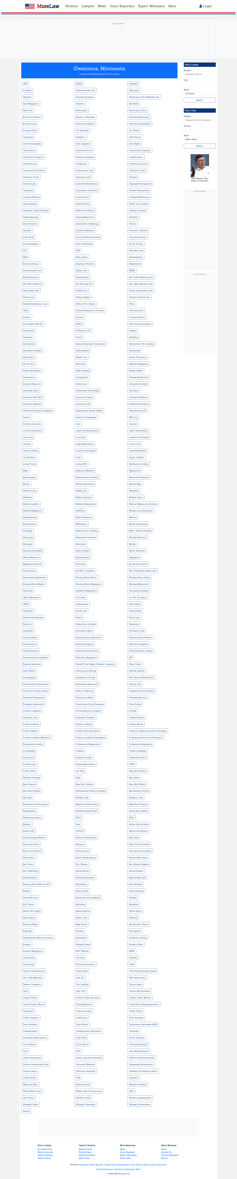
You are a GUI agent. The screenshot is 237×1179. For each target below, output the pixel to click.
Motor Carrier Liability (87, 530)
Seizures (80, 844)
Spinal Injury (135, 911)
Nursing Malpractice (139, 584)
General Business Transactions (91, 344)
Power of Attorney (84, 691)
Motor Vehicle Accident (140, 530)
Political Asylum (137, 670)
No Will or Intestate (85, 570)
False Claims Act (31, 290)
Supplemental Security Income (38, 937)
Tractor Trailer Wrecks (140, 997)
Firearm (80, 317)
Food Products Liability (140, 324)
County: (187, 126)
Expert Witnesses (128, 1155)
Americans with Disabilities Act (144, 97)
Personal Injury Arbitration (89, 637)
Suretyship (81, 937)
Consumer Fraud (31, 177)
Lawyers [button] (87, 6)
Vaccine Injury (30, 1071)
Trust (25, 1051)
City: (186, 80)
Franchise (27, 337)
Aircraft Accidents (85, 97)
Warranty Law (82, 1084)
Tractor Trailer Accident (87, 997)
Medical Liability (31, 504)
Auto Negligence (31, 103)
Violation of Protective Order (143, 1071)
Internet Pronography (86, 417)
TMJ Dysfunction (137, 977)
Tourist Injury (135, 984)
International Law (137, 410)
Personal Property (84, 644)
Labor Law (28, 437)
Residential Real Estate (87, 811)
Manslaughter (29, 477)
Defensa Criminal (137, 210)
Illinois (114, 1164)
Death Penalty (82, 203)
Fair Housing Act (84, 284)
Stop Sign (27, 931)
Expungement (82, 277)
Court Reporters (127, 1152)
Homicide (80, 364)
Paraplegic (28, 610)
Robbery (27, 824)
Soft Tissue (28, 904)
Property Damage (137, 751)
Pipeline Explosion (32, 664)
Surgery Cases (83, 944)
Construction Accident (33, 170)
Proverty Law (29, 764)
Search (199, 100)
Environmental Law (32, 270)
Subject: (187, 70)
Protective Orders (137, 757)
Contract (133, 177)
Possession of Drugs (85, 677)
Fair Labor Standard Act (140, 284)
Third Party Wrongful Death (142, 971)
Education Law (136, 250)
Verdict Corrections (104, 1169)
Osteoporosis (82, 604)
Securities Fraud (31, 844)
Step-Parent (81, 924)
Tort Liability (82, 984)
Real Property (29, 784)
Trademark (28, 1011)
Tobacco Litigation (32, 984)
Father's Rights (83, 297)
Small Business (136, 891)
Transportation (30, 1031)
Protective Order (84, 757)
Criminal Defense (31, 197)
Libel (78, 457)
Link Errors (118, 1169)
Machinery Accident (138, 464)
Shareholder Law (137, 877)
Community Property (33, 157)
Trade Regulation (84, 1004)
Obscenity (28, 590)
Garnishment (29, 344)
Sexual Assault (136, 871)
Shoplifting (81, 884)
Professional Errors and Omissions (145, 737)
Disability (133, 217)
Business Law (29, 123)
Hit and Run (28, 364)
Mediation (134, 490)
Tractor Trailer (30, 997)
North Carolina (150, 1164)
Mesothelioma (29, 517)
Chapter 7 (80, 137)
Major (25, 470)
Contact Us (166, 1152)
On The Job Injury (137, 597)
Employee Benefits (85, 264)
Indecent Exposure (32, 384)
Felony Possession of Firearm (90, 310)
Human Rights (136, 370)
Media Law (81, 490)
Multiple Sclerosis (137, 537)
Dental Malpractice (85, 217)
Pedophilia (28, 630)
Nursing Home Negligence (88, 584)
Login (207, 6)
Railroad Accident (137, 771)
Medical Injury (136, 497)
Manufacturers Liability (87, 477)
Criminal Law (82, 197)
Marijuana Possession (139, 477)
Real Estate (134, 777)
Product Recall (136, 724)
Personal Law (29, 644)
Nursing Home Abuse (86, 577)
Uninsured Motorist (85, 1064)
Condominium (29, 163)
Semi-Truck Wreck (32, 851)
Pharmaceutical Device (87, 650)
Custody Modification (139, 197)
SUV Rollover (82, 951)
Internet (26, 417)
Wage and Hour (30, 1084)
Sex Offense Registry (139, 864)
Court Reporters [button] (122, 6)
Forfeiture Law (83, 330)
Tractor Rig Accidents (139, 991)
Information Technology (87, 390)
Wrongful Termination (139, 1104)
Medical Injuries (83, 497)
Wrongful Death (30, 1104)
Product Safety (30, 731)
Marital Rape (135, 484)
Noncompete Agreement (34, 577)
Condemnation (136, 157)
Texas (91, 1164)
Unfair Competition (32, 1057)
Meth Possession (84, 517)
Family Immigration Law (141, 290)
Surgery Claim (136, 944)
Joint (78, 424)
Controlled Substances (87, 183)
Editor (138, 1169)
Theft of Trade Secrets (34, 971)
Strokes (79, 931)
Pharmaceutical (30, 650)
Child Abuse (135, 137)
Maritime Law (29, 490)
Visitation (133, 1077)
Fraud (79, 337)
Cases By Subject (87, 1155)
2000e (79, 83)
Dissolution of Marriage (87, 224)
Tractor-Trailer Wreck (33, 1004)
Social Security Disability (88, 897)
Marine (26, 484)
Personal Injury (30, 637)
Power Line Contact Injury (35, 691)
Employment (135, 264)
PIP (130, 657)
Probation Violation (85, 717)
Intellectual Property (139, 404)
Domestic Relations (85, 230)
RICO (78, 817)
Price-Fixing (135, 704)
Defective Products (85, 210)
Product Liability (31, 724)
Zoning (26, 1111)
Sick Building (135, 884)
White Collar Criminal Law (89, 1091)
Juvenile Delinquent (32, 430)
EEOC (25, 257)
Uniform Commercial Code (142, 1057)
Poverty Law (135, 684)
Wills (131, 1091)
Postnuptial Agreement (87, 684)
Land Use (80, 437)
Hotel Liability (82, 370)
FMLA (79, 324)
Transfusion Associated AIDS (143, 1024)
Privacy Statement (170, 1155)
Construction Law (84, 170)
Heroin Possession (138, 357)
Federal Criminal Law (139, 297)
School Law (28, 831)
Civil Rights (134, 143)
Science (80, 831)
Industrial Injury (30, 390)
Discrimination (30, 224)
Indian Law (81, 384)
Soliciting (80, 904)
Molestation (81, 524)
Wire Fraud (28, 1097)
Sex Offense (82, 864)
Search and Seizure (138, 831)
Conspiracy (81, 163)
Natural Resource (31, 557)
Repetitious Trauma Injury (35, 804)
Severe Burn (29, 857)
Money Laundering (138, 524)
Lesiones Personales (85, 450)
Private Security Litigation (88, 711)
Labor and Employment (87, 430)
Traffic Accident (84, 1011)
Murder (132, 544)
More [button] (172, 6)
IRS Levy (133, 417)
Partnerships (135, 610)
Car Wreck (134, 130)
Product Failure (136, 717)
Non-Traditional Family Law (142, 570)
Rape (78, 777)
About (164, 1149)
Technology (28, 964)
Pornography (29, 677)
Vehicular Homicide (85, 1071)
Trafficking (81, 1017)
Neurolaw (80, 564)
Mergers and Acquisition (141, 510)
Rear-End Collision (32, 791)
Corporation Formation (87, 190)
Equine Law (81, 270)
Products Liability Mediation (36, 737)
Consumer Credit (137, 170)
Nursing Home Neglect (34, 584)
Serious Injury (82, 851)
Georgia (139, 1164)
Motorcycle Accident (86, 537)
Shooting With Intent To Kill (36, 884)
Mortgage (27, 530)
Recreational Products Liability (91, 791)
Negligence (134, 557)
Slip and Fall (82, 891)
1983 (25, 83)
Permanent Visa (136, 630)
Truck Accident (136, 1037)
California (84, 1164)
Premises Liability (84, 697)
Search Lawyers (45, 1152)
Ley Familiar (29, 457)
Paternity (27, 624)
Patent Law (134, 617)
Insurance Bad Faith (32, 397)
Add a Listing (44, 1158)
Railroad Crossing (31, 777)
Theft (131, 964)
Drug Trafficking (84, 244)
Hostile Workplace (32, 370)
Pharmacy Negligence (86, 657)
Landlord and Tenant (139, 437)
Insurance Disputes (32, 404)
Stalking (133, 917)
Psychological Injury (85, 764)
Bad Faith (133, 103)
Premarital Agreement (33, 697)
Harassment (134, 350)
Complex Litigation (85, 157)
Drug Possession (31, 244)
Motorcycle (28, 537)
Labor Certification (138, 430)
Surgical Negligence (32, 951)
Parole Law (81, 610)
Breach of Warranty (85, 117)
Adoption (27, 97)
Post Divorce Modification (141, 677)
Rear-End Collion (137, 784)
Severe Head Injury (138, 857)
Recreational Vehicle (139, 791)
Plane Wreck (29, 670)
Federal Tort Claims (85, 304)
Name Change (82, 550)
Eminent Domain (31, 264)
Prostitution (28, 757)
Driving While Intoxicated (88, 237)
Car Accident (82, 130)
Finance (26, 317)
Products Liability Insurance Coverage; (147, 731)
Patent (79, 617)
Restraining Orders (32, 817)
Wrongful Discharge (85, 1104)
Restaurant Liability (138, 811)
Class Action (29, 150)
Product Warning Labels (87, 731)
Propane (80, 751)
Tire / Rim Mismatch (33, 977)
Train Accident (136, 1017)
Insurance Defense (138, 397)
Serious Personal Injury (140, 851)
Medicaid (27, 497)
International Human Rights (89, 410)
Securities (134, 837)
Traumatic (134, 1031)
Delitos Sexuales (31, 217)
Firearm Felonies (137, 317)
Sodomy (133, 897)
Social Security (30, 897)
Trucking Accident (138, 1044)
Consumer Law (83, 177)
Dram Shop (28, 237)
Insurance (134, 390)
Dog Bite (27, 230)
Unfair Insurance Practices (89, 1057)
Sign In (164, 1158)
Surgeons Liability (138, 937)
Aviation (80, 103)
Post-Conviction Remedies (35, 684)
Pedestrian (134, 624)
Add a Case (84, 1158)
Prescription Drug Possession (90, 704)
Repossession (29, 811)
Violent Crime (29, 1077)
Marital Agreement (85, 484)
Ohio (133, 1164)
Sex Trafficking (30, 871)
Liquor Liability (136, 457)
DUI (25, 250)
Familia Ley (81, 290)
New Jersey (162, 1164)
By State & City (45, 1149)
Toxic (25, 991)
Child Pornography (32, 143)
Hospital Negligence (138, 364)
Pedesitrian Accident (86, 624)
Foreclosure (28, 330)
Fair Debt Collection (32, 284)
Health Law (81, 357)
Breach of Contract (32, 117)
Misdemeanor (29, 524)
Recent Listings (45, 1155)
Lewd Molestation (137, 450)
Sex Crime (28, 864)
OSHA (26, 604)
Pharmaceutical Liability (141, 650)
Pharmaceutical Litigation (35, 657)
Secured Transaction (86, 837)
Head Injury (28, 357)
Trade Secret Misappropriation (144, 1004)
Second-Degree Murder (34, 837)
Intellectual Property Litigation (38, 410)
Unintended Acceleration (141, 1064)
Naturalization (82, 557)
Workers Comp (83, 1097)
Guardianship (82, 350)
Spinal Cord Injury (31, 911)
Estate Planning (30, 277)
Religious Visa (136, 797)
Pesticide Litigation (138, 644)
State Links (125, 1158)
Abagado (133, 83)
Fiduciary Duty (136, 310)
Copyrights (28, 190)
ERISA (132, 270)
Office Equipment (31, 597)
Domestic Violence (138, 230)
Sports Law (81, 917)
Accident (27, 90)
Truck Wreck (29, 1044)
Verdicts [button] (71, 6)
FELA (131, 304)
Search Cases (85, 1149)
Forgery (132, 330)
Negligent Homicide (32, 564)
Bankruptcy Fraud (137, 110)
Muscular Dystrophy (32, 550)
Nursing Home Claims (139, 577)
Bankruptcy (81, 110)
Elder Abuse (82, 257)
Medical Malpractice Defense (143, 504)
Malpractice (134, 470)
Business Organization (140, 123)
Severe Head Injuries (86, 857)
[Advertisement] (118, 43)
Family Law (28, 297)
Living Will (81, 464)
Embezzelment (136, 257)
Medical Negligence (32, 510)
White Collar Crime (32, 1091)
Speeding (133, 904)
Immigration (29, 377)
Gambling (133, 337)
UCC (78, 1051)
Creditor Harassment (139, 190)
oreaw (48, 6)
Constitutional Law (138, 163)
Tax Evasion (28, 957)
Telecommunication (85, 964)
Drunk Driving (136, 244)
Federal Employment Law (35, 304)
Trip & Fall (81, 1037)
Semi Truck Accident (139, 844)
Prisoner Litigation (32, 711)
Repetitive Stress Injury (87, 804)
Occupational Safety (139, 590)
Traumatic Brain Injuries (34, 1037)
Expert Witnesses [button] (151, 6)
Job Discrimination (32, 424)
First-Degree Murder (33, 324)
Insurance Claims (84, 397)
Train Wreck (82, 1024)
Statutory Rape (30, 924)
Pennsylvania (124, 1164)
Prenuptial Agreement (33, 704)
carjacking (28, 137)
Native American (137, 550)
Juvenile (133, 424)
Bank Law (27, 110)
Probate (132, 711)
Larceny (27, 444)
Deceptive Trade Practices (35, 210)
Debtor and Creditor (138, 203)
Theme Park (82, 971)
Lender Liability (30, 450)
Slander (26, 891)
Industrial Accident (138, 384)
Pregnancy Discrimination (141, 691)
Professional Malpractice (88, 744)
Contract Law (29, 183)
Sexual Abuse (82, 871)
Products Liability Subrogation (91, 737)
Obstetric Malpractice (86, 590)
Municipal (27, 544)
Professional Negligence (140, 744)
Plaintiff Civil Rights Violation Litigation (95, 664)
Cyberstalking (29, 203)
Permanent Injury (84, 630)
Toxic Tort (81, 991)
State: (186, 89)
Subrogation (135, 931)
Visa (78, 1077)
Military (133, 517)
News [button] (102, 6)
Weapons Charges (137, 1084)
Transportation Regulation (88, 1031)
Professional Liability (33, 744)
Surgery (27, 944)
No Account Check (138, 564)
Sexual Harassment (85, 877)
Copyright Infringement (140, 183)
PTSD (132, 764)
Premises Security (138, 697)
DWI (78, 250)
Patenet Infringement (33, 617)
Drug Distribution (137, 237)
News (122, 1149)
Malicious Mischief (85, 470)
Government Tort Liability (141, 344)
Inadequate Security (138, 377)
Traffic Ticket (135, 1011)
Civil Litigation (83, 143)
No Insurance (29, 570)
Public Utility (29, 771)
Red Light (27, 797)
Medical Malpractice (86, 504)
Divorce (132, 224)
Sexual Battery (30, 877)
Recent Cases (85, 1152)
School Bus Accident (139, 824)
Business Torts (30, 130)
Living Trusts (29, 464)
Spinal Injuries (83, 911)
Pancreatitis (134, 604)
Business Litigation (85, 123)
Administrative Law (85, 90)
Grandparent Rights (32, 350)
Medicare (80, 510)
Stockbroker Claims (138, 924)
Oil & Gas (80, 597)
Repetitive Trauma (138, 804)
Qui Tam (80, 771)
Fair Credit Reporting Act (141, 277)
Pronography (29, 751)
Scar (78, 824)
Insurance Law (83, 404)
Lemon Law (134, 444)
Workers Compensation (140, 1097)
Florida (107, 1164)
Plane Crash (135, 664)
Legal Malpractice (84, 444)
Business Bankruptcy (139, 117)
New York (99, 1164)
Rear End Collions (84, 784)
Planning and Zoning (86, 670)
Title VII (80, 977)
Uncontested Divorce (139, 1051)
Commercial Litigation (140, 150)
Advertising (130, 1169)
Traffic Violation (31, 1017)
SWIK (132, 951)
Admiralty (134, 90)
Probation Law (30, 717)
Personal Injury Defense (140, 637)
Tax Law (80, 957)
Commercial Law (84, 150)
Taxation (133, 957)
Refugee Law (82, 797)
